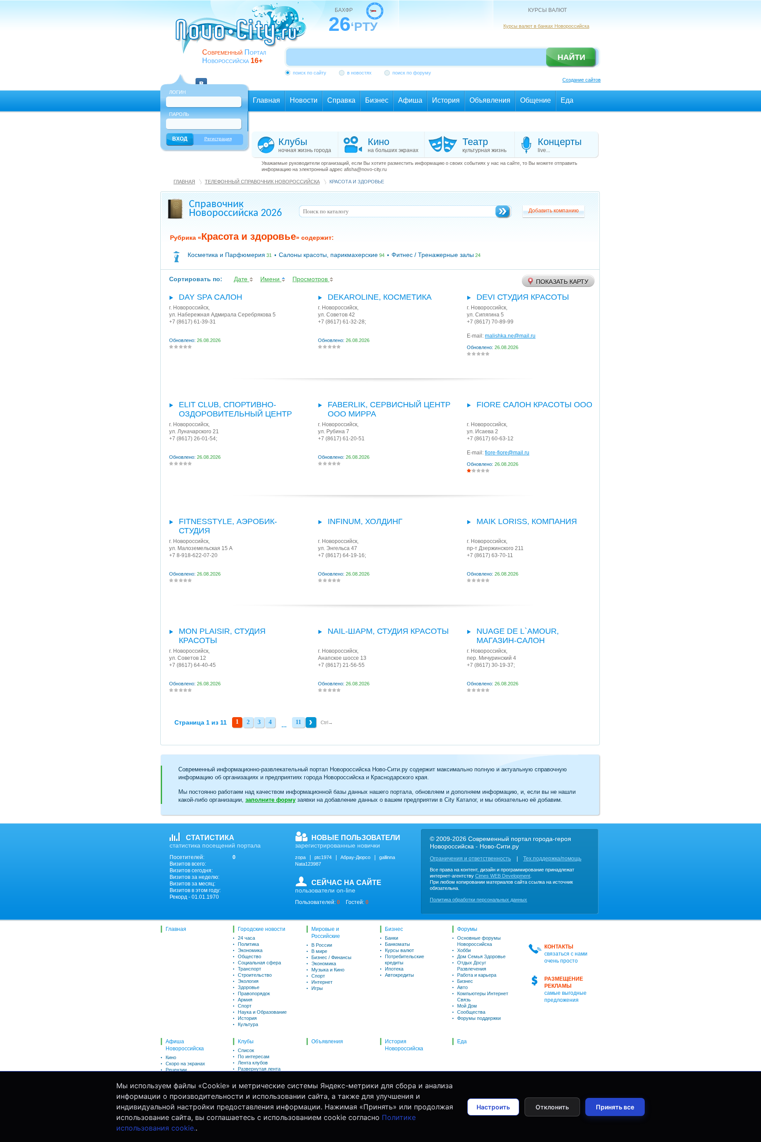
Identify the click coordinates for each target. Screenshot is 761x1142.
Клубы (246, 1041)
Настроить (493, 1107)
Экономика (250, 950)
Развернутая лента (259, 1068)
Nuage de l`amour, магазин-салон (518, 636)
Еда (462, 1041)
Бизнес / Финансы (331, 957)
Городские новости (261, 929)
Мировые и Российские (325, 932)
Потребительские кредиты (404, 959)
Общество (249, 956)
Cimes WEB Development (502, 875)
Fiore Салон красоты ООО (534, 404)
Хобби (464, 950)
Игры (317, 988)
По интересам (254, 1056)
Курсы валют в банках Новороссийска (546, 26)
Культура (248, 1024)
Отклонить (552, 1107)
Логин (177, 92)
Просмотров (310, 279)
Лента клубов (253, 1062)
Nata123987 (308, 864)
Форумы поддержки (479, 1018)
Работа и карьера (476, 975)
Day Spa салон (210, 297)
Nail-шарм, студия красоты (388, 631)
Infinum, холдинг (365, 521)
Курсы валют (399, 950)
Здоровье (248, 987)
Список (246, 1050)
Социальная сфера (259, 962)
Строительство (255, 975)
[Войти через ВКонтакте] (201, 78)
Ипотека (394, 968)
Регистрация (218, 138)
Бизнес (394, 929)
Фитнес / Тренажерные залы (433, 254)
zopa (300, 857)
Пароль (179, 114)
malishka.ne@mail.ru (510, 336)
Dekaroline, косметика (380, 297)
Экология (248, 981)
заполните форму (270, 799)
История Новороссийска (404, 1045)
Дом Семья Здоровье (481, 956)
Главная (184, 181)
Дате (241, 279)
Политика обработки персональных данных (478, 899)
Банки (391, 938)
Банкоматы (397, 944)
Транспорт (249, 968)
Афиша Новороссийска (185, 1045)
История (247, 1018)
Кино (171, 1057)
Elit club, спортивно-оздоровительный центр (235, 409)
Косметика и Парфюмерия (226, 254)
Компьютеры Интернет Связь (482, 996)
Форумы (467, 929)
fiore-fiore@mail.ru (507, 453)
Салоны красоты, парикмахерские (328, 254)
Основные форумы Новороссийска (479, 941)
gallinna (387, 857)
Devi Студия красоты (523, 297)
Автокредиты (399, 975)
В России (321, 945)
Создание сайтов (581, 79)
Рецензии (176, 1069)
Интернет (321, 982)
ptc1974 (323, 857)
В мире (319, 951)
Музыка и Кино (327, 969)
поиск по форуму (411, 72)
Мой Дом (467, 1005)
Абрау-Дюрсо (355, 857)
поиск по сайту (309, 72)
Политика (248, 944)
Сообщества (471, 1012)
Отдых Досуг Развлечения (471, 965)
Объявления (327, 1041)
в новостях (359, 72)
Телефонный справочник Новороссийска (262, 181)
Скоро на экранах (185, 1063)
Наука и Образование (262, 1012)
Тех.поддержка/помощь (552, 859)
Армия (245, 999)
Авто (462, 987)
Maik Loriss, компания (527, 521)
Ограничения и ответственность (470, 859)
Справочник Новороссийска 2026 (235, 209)
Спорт (244, 1005)
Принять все (615, 1107)
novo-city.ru (244, 34)
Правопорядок (254, 993)
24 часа (246, 938)
